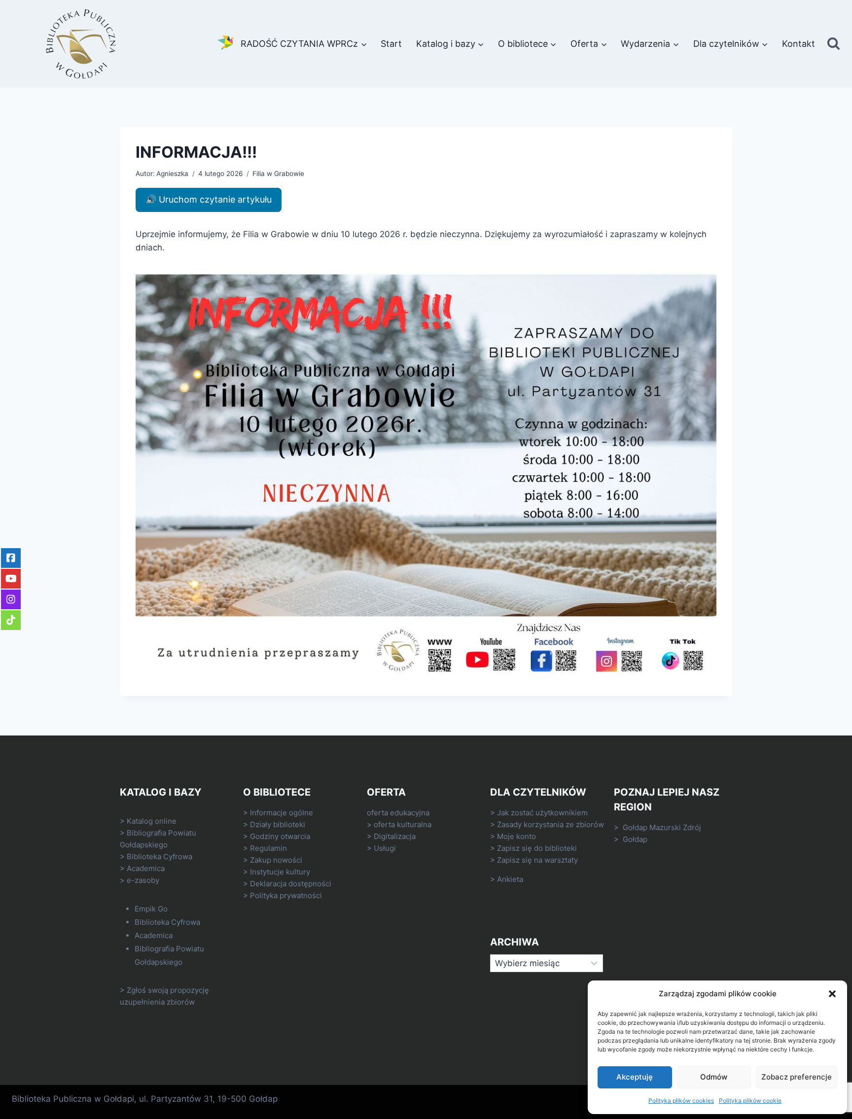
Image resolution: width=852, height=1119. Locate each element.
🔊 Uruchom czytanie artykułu (208, 199)
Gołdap (635, 839)
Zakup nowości (276, 860)
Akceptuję (634, 1077)
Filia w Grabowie (278, 173)
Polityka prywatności (286, 895)
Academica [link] (146, 868)
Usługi (385, 848)
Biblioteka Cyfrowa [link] (159, 856)
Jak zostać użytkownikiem (542, 812)
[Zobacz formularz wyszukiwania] (833, 44)
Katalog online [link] (152, 821)
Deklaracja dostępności (290, 883)
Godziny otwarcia (280, 836)
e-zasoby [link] (143, 880)
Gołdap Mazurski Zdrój (662, 827)
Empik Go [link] (151, 908)
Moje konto (516, 836)
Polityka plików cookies (681, 1100)
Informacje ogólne (281, 812)
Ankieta (510, 879)
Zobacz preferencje (796, 1077)
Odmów (713, 1077)
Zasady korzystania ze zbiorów (550, 824)
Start (391, 43)
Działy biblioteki (277, 824)
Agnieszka (172, 173)
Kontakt (798, 43)
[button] (832, 994)
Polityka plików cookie (750, 1100)
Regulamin (268, 848)
